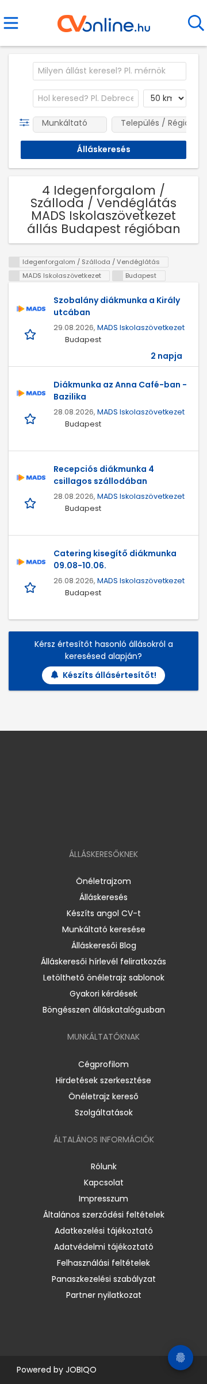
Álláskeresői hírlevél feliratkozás (103, 961)
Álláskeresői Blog (103, 945)
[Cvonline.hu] (103, 19)
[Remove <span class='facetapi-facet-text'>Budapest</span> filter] (118, 276)
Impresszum (103, 1198)
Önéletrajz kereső (103, 1096)
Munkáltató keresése (103, 929)
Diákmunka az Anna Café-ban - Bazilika (120, 390)
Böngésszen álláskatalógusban (104, 1009)
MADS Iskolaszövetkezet (141, 327)
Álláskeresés (103, 897)
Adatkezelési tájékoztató (104, 1230)
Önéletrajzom (103, 881)
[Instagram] (96, 821)
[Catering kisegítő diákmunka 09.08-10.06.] (31, 562)
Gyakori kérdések (103, 993)
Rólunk (104, 1166)
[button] (27, 123)
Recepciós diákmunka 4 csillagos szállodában (103, 475)
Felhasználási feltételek (103, 1263)
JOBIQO (81, 1369)
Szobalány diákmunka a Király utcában (116, 306)
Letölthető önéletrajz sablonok (103, 977)
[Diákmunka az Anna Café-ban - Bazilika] (31, 393)
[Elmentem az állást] (31, 333)
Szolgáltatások (104, 1112)
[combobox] (109, 71)
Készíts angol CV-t (104, 913)
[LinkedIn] (115, 821)
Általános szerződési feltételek (103, 1214)
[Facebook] (77, 821)
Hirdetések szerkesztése (103, 1080)
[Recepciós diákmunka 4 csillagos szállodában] (31, 477)
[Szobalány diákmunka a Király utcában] (31, 308)
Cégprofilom (103, 1064)
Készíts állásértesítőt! (109, 675)
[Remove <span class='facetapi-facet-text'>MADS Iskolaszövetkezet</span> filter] (14, 276)
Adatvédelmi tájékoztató (104, 1247)
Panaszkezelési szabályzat (104, 1279)
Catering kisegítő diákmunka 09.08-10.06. (115, 559)
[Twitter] (132, 821)
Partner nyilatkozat (103, 1295)
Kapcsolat (104, 1182)
